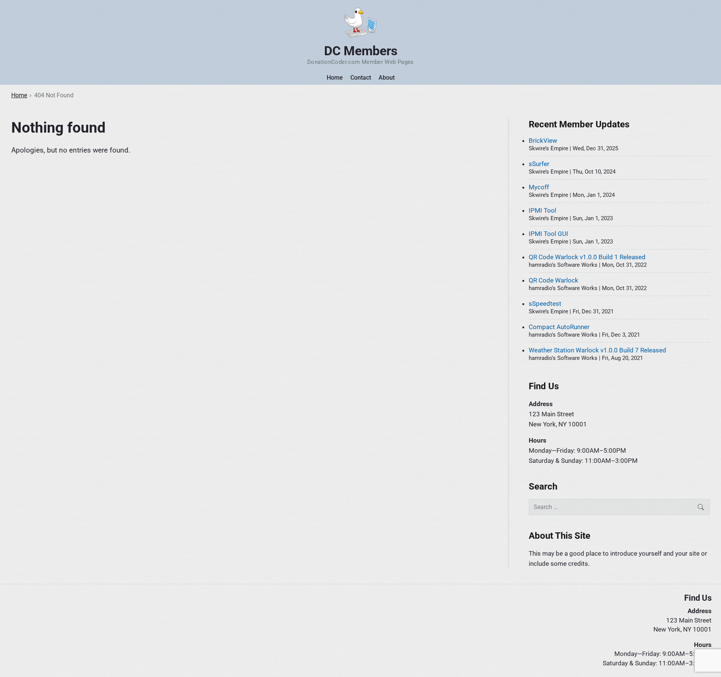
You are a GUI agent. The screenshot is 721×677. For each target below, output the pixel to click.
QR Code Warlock (553, 280)
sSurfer (539, 164)
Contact (360, 77)
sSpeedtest (545, 303)
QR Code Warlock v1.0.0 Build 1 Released (587, 257)
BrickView (543, 140)
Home (335, 77)
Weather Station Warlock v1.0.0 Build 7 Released (597, 350)
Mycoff (539, 187)
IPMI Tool (542, 210)
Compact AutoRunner (559, 327)
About (387, 77)
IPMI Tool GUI (548, 233)
